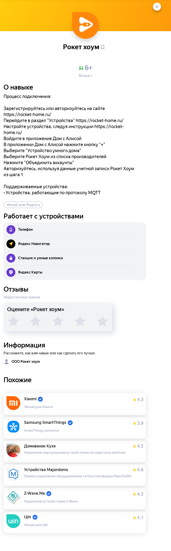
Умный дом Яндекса (23, 205)
